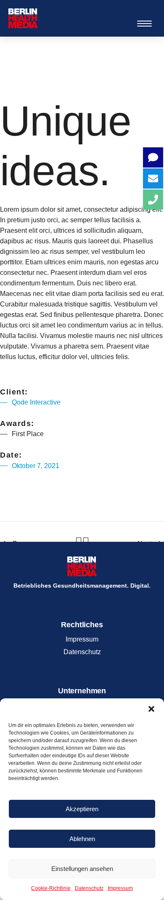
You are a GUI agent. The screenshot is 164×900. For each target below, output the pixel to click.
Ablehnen (82, 838)
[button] (151, 709)
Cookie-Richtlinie (51, 888)
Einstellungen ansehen (82, 868)
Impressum (120, 888)
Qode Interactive (36, 402)
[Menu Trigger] (144, 23)
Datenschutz (89, 888)
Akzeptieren (82, 808)
